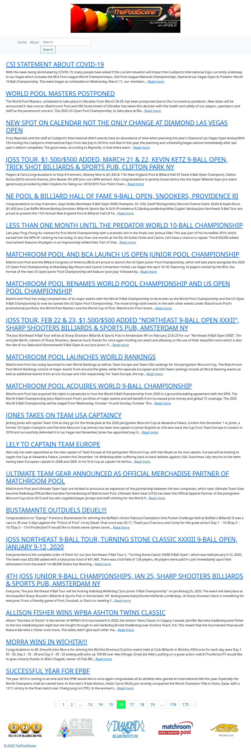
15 (111, 704)
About (34, 42)
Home (22, 42)
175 (185, 704)
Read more (156, 81)
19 (152, 704)
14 (100, 704)
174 (173, 704)
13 (90, 704)
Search (48, 49)
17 (131, 704)
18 (142, 704)
